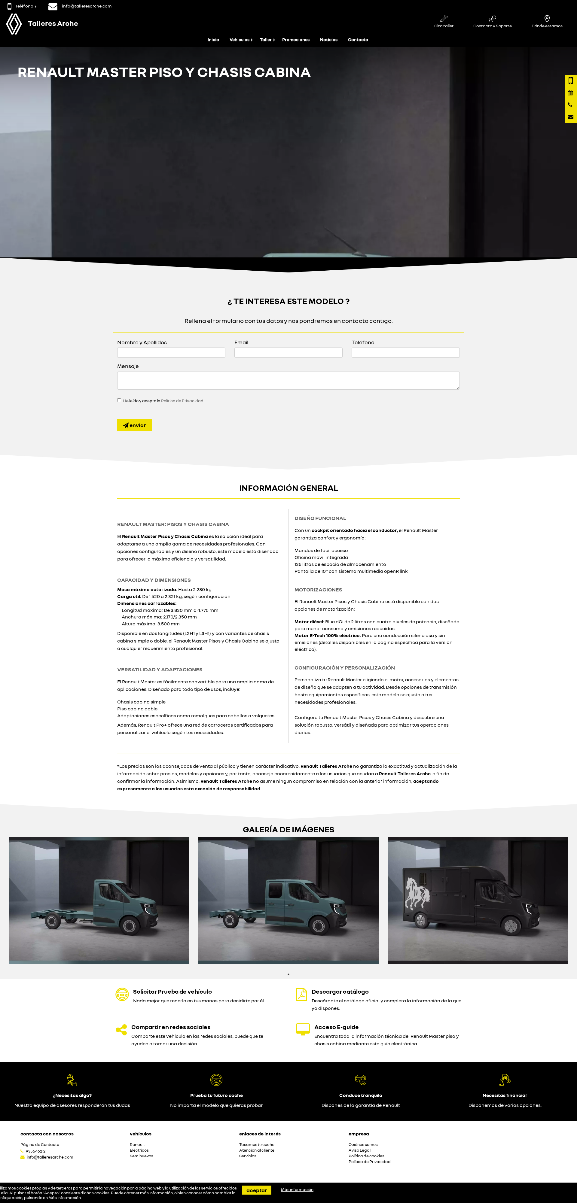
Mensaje (128, 366)
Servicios (247, 1156)
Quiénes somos (363, 1144)
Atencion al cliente (256, 1150)
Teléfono (24, 5)
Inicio (213, 39)
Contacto (358, 39)
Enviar (137, 425)
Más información (64, 1197)
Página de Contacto (39, 1144)
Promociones (296, 39)
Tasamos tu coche (256, 1144)
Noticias (328, 39)
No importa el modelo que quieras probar (216, 1105)
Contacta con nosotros (47, 1134)
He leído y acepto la (163, 400)
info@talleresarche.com (50, 1157)
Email (241, 342)
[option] (99, 900)
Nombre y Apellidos (142, 342)
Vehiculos (239, 39)
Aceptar (256, 1190)
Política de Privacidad (182, 400)
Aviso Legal (360, 1150)
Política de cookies (366, 1156)
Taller (266, 39)
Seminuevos (141, 1156)
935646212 (35, 1151)
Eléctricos (139, 1150)
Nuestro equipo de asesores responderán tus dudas (72, 1105)
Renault (137, 1144)
